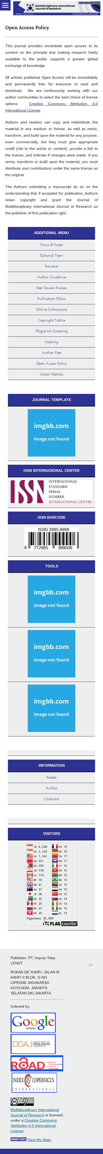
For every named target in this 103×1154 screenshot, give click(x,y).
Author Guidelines (51, 277)
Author (52, 788)
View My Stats (39, 1140)
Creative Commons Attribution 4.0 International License (34, 1125)
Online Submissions (51, 309)
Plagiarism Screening (52, 331)
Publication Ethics (51, 298)
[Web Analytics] (18, 1140)
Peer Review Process (51, 288)
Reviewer (51, 266)
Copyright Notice (51, 320)
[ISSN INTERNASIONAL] (51, 492)
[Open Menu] (5, 5)
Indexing (51, 342)
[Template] (51, 434)
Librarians (51, 799)
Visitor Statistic (51, 374)
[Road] (37, 1070)
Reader (51, 777)
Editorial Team (51, 255)
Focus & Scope (51, 244)
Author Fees (51, 352)
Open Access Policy (51, 363)
